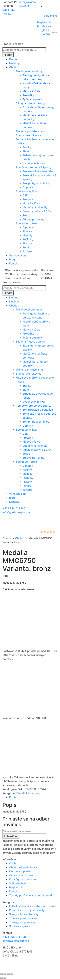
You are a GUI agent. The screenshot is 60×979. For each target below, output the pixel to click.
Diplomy (27, 227)
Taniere (27, 251)
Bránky (26, 147)
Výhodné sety (17, 255)
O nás (12, 863)
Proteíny (27, 199)
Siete (25, 151)
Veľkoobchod (17, 883)
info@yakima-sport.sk (16, 512)
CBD (25, 195)
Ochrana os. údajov (21, 875)
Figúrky (27, 231)
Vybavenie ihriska (33, 163)
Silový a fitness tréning (30, 103)
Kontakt (14, 263)
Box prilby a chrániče (35, 183)
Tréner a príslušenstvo (30, 131)
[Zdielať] (8, 973)
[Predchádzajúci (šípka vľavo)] (1, 977)
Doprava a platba (20, 871)
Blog (12, 259)
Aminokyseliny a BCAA (36, 211)
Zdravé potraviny (33, 219)
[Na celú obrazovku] (5, 973)
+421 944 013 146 (13, 508)
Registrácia (44, 22)
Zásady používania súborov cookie (31, 895)
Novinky (14, 63)
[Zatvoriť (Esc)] (11, 973)
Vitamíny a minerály (34, 207)
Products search (12, 44)
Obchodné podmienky (23, 867)
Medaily (27, 235)
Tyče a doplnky (32, 99)
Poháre (26, 247)
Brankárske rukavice (28, 135)
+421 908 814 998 (14, 936)
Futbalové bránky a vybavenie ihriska (32, 906)
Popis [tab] (12, 797)
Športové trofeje (26, 223)
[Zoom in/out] (1, 973)
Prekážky (28, 95)
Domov (13, 59)
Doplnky (27, 187)
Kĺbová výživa (31, 203)
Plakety (27, 243)
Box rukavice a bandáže (37, 171)
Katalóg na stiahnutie (22, 879)
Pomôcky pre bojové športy (33, 167)
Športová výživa (26, 191)
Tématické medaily (28, 793)
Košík (46, 30)
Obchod (14, 67)
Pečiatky (27, 239)
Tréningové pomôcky (29, 71)
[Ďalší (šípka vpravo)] (5, 977)
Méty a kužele (31, 91)
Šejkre (26, 215)
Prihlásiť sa (44, 26)
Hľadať (8, 54)
